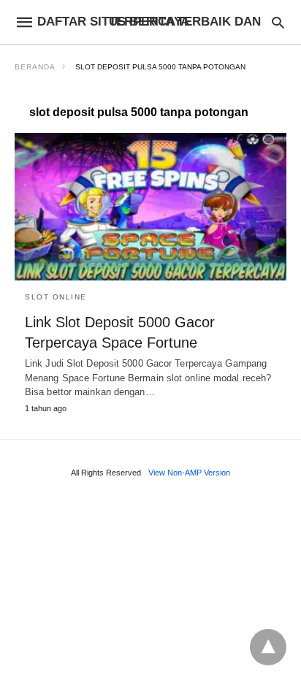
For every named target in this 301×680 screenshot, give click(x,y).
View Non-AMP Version (189, 472)
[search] (278, 22)
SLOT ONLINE (56, 297)
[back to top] (268, 647)
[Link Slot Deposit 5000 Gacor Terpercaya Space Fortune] (150, 206)
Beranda (35, 67)
